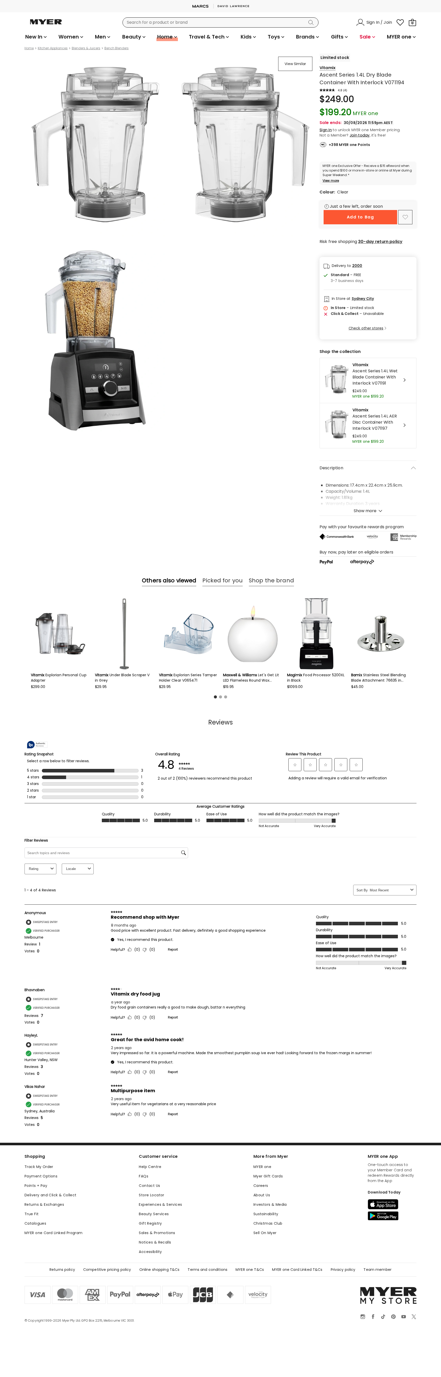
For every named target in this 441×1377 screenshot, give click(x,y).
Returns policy (62, 1269)
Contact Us (149, 1185)
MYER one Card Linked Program (53, 1232)
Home (29, 48)
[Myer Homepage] (45, 24)
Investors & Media (270, 1204)
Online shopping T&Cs (159, 1269)
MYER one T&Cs (250, 1269)
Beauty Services (154, 1213)
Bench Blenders (116, 48)
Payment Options (40, 1176)
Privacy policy (343, 1269)
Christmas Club (268, 1223)
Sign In (326, 129)
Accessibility (150, 1251)
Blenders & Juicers (86, 48)
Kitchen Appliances (53, 48)
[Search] (311, 22)
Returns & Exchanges (44, 1204)
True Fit (31, 1213)
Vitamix (328, 68)
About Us (261, 1195)
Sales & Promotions (157, 1232)
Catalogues (35, 1223)
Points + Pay (35, 1185)
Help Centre (150, 1166)
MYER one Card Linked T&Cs (297, 1269)
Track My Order (38, 1166)
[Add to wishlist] (405, 217)
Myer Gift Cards (268, 1176)
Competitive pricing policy (107, 1269)
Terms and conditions (207, 1269)
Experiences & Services (160, 1204)
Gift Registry (150, 1223)
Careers (260, 1185)
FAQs (143, 1176)
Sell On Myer (265, 1232)
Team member (377, 1269)
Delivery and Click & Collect (50, 1195)
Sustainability (265, 1213)
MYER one (262, 1166)
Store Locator (151, 1195)
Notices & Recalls (155, 1242)
